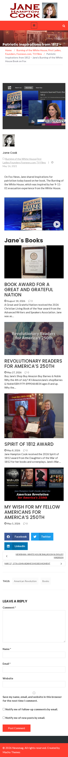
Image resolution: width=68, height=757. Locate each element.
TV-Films (41, 162)
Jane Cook (10, 153)
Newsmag (18, 747)
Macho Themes (11, 752)
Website (8, 678)
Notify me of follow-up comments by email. (31, 709)
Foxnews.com (28, 162)
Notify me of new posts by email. (25, 717)
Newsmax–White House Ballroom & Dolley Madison (39, 556)
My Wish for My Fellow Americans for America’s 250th (32, 512)
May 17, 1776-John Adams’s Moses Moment (27, 563)
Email (7, 663)
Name (7, 648)
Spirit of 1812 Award (29, 444)
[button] (16, 537)
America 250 (16, 276)
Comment (9, 607)
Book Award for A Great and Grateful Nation (28, 289)
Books (13, 498)
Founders (15, 162)
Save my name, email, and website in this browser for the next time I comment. (32, 698)
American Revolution (25, 581)
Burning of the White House (20, 158)
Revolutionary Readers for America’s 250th (33, 363)
